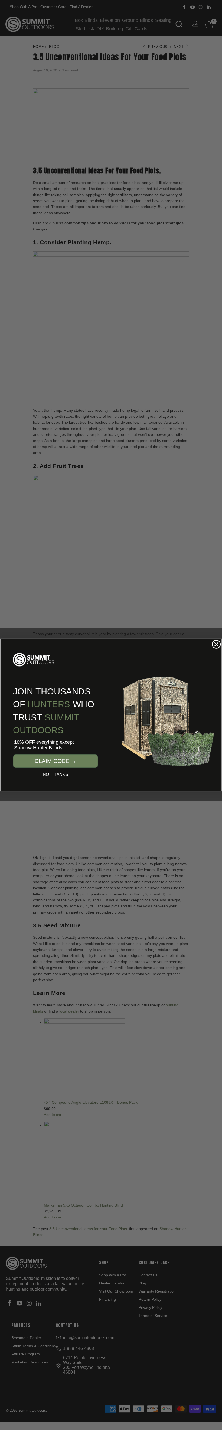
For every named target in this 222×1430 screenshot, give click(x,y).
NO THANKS (55, 774)
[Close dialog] (216, 644)
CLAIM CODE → (55, 761)
